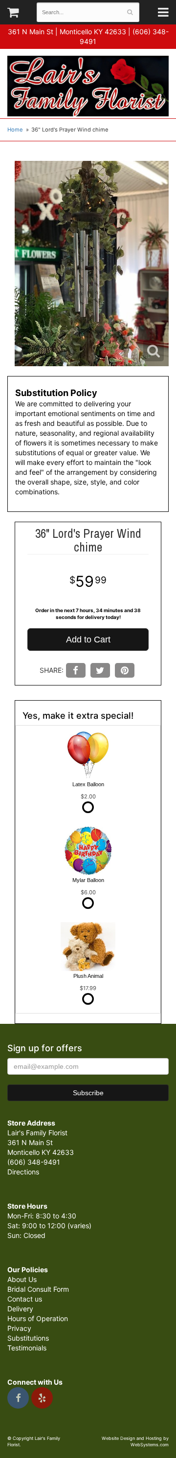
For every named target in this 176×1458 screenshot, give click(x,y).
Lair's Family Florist (88, 86)
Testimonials (26, 1348)
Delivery (20, 1308)
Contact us (24, 1299)
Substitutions (28, 1338)
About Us (22, 1279)
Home (15, 129)
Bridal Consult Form (38, 1289)
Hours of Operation (37, 1318)
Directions (23, 1172)
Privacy (19, 1328)
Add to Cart (88, 639)
